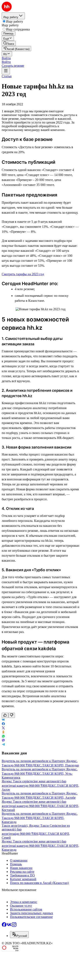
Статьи (7, 76)
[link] (9, 43)
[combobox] (19, 934)
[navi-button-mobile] (6, 71)
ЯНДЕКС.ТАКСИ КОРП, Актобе (52, 797)
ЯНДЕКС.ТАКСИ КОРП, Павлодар (53, 765)
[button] (6, 58)
